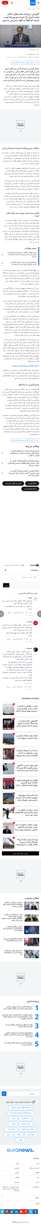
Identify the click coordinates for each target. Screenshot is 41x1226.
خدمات (37, 1198)
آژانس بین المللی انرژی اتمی (13, 483)
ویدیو (37, 1182)
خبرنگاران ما (35, 1187)
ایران (13, 1118)
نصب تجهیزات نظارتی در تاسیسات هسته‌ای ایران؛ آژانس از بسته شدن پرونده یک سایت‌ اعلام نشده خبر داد (21, 255)
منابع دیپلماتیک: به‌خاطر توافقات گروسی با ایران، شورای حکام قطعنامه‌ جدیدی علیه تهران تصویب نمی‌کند (23, 463)
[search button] (4, 1093)
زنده (5, 3)
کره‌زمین (16, 1168)
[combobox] (20, 1093)
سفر (38, 1177)
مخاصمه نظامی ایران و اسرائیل (20, 1107)
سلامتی (20, 1140)
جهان (29, 9)
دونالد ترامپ (11, 1129)
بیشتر (37, 1203)
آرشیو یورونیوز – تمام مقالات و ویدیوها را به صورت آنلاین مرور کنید (10, 1189)
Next (37, 1173)
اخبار (34, 9)
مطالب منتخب (32, 898)
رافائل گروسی (32, 483)
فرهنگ (17, 1177)
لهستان (13, 1124)
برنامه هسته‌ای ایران (30, 488)
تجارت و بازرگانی (34, 1168)
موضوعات (36, 1158)
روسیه (8, 1134)
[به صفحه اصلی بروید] (33, 2)
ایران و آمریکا (26, 1124)
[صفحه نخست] (38, 9)
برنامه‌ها (17, 1182)
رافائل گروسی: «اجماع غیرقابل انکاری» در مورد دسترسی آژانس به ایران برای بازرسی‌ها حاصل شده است (24, 473)
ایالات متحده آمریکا (28, 1129)
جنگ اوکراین (25, 1118)
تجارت (19, 1134)
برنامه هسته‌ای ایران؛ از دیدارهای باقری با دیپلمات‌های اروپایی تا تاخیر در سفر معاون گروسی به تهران (24, 453)
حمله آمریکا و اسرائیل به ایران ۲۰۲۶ (20, 1113)
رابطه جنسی (31, 1134)
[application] (20, 36)
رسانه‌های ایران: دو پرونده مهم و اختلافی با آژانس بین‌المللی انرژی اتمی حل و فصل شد (23, 263)
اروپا (37, 1163)
